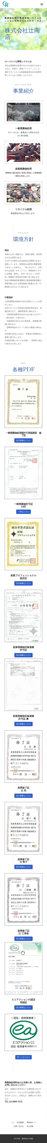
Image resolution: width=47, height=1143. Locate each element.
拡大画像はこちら (23, 440)
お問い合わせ (19, 1126)
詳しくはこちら (23, 1057)
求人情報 (30, 1126)
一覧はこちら (23, 512)
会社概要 (20, 1122)
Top (12, 1122)
